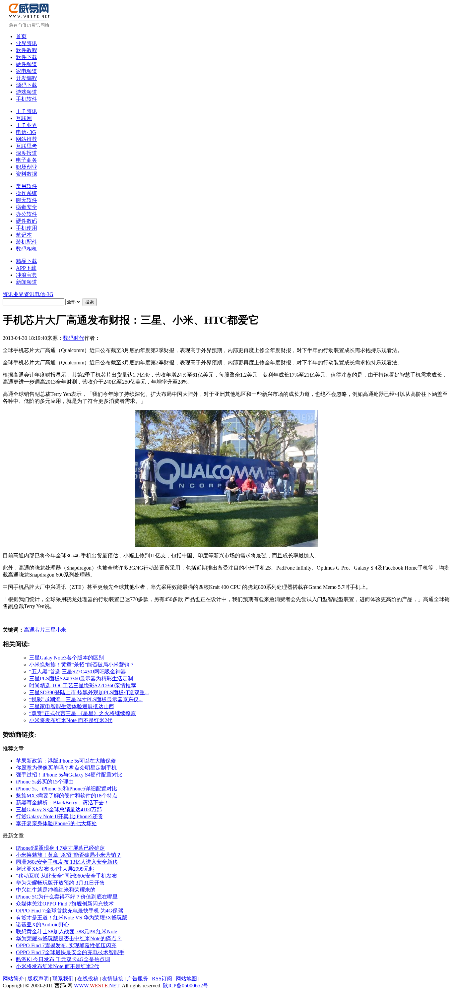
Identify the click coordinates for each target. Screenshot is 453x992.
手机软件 (26, 99)
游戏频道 (26, 92)
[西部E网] (30, 26)
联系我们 (63, 978)
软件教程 (26, 50)
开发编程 (26, 78)
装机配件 (26, 242)
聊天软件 (26, 200)
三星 (50, 630)
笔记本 (24, 235)
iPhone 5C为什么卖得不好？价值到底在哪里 (67, 896)
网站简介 (13, 978)
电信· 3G (26, 132)
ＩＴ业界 (26, 125)
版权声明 (38, 978)
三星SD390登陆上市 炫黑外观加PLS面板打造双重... (89, 692)
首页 (21, 36)
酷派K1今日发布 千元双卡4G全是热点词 (63, 959)
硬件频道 (26, 64)
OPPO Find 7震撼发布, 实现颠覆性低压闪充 (66, 945)
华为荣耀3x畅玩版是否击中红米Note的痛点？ (69, 938)
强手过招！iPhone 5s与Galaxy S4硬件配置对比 (69, 774)
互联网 (24, 118)
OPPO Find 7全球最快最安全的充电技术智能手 (70, 952)
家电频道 (26, 71)
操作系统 (26, 193)
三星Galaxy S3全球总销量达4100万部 (59, 809)
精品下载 (26, 261)
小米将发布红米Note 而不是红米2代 (70, 720)
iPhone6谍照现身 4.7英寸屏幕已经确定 (60, 848)
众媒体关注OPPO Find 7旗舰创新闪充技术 (65, 903)
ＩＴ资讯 (26, 111)
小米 (61, 630)
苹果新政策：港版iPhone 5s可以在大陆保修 (66, 761)
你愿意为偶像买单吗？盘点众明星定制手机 (66, 768)
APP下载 (26, 268)
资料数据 (26, 174)
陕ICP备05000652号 (185, 985)
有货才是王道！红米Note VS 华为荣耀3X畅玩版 (71, 917)
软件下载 (26, 57)
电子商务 (26, 160)
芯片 (39, 630)
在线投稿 (87, 978)
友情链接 (112, 978)
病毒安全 (26, 207)
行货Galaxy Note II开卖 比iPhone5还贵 (59, 816)
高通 (29, 630)
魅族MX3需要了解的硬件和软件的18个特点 (66, 795)
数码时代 (73, 338)
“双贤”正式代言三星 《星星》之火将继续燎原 (82, 713)
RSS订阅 (162, 978)
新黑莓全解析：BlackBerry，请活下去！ (62, 802)
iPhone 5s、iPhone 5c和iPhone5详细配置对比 (66, 788)
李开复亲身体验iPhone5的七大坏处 (56, 823)
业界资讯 (26, 43)
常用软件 (26, 186)
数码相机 (26, 249)
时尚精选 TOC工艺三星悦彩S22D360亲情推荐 (82, 685)
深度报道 (26, 153)
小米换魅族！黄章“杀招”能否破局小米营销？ (82, 664)
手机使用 (26, 228)
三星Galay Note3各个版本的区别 (66, 657)
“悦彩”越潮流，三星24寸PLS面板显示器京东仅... (86, 699)
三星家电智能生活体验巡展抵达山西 (71, 706)
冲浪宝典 (26, 275)
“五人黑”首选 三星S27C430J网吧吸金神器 (77, 671)
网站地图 (186, 978)
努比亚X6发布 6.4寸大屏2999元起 (55, 869)
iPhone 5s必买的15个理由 (45, 781)
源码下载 (26, 85)
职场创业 (26, 167)
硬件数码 (26, 221)
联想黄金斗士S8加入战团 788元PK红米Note (66, 931)
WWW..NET (96, 985)
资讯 (8, 294)
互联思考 (26, 146)
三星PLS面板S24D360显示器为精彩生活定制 (81, 678)
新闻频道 (26, 282)
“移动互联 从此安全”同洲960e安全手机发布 (66, 876)
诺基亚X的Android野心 (42, 924)
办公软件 (26, 214)
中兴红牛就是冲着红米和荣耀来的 (56, 890)
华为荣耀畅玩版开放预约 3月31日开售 (60, 883)
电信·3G (43, 294)
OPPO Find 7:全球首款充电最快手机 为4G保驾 (69, 910)
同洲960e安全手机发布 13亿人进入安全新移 (67, 862)
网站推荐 (26, 139)
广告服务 (137, 978)
